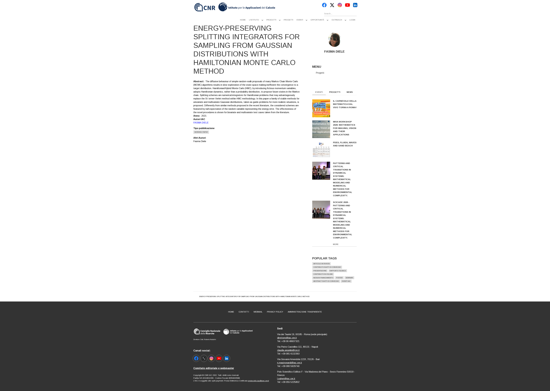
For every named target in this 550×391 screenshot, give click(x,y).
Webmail (258, 312)
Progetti (288, 20)
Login (352, 20)
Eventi (300, 20)
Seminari (349, 278)
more (335, 244)
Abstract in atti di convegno (326, 281)
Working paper (201, 132)
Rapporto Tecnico (338, 271)
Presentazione (320, 271)
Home (243, 20)
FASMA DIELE (201, 122)
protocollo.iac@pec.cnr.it (258, 381)
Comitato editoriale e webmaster (213, 368)
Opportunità (317, 20)
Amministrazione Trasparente (305, 312)
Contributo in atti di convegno (327, 267)
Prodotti (271, 20)
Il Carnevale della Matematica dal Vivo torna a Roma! (345, 104)
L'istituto (254, 20)
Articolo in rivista (321, 264)
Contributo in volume (323, 274)
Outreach (337, 20)
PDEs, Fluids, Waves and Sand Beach (344, 144)
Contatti (244, 312)
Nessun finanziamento (323, 278)
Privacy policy (275, 312)
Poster (339, 278)
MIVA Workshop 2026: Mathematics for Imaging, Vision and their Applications (344, 128)
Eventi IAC (346, 281)
